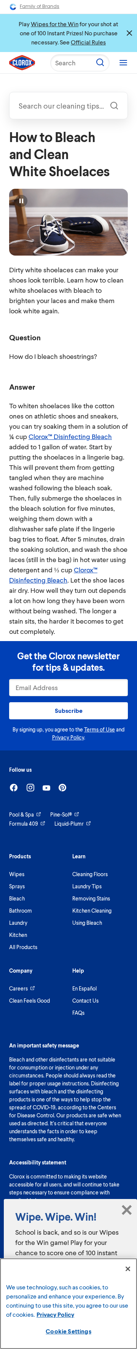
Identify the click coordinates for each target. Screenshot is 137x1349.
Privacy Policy (68, 737)
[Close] (127, 1269)
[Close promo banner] (129, 33)
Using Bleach (87, 922)
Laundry (18, 922)
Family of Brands (39, 6)
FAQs (78, 1012)
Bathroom (20, 910)
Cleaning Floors (90, 874)
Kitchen (18, 935)
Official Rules (88, 42)
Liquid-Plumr (69, 823)
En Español (84, 988)
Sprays (17, 886)
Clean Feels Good (29, 1000)
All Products (23, 947)
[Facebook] (13, 787)
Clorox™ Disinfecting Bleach (70, 436)
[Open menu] (123, 62)
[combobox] (68, 105)
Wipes (16, 874)
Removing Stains (91, 898)
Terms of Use (99, 729)
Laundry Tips (87, 886)
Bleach (17, 898)
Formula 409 (23, 823)
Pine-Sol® (61, 814)
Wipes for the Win (54, 23)
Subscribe (69, 710)
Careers (18, 988)
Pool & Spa (21, 814)
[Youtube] (46, 788)
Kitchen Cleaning (92, 910)
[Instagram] (30, 787)
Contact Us (85, 1000)
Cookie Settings (68, 1331)
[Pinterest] (62, 787)
